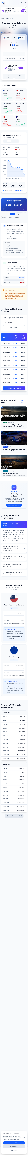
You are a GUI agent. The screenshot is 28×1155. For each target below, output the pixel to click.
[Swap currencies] (14, 38)
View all (22, 401)
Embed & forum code (14, 217)
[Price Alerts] (22, 2)
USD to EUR (9, 18)
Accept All (14, 1143)
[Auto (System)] (25, 11)
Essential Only (14, 1146)
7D (5, 141)
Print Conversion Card (15, 816)
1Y (17, 141)
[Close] (25, 1132)
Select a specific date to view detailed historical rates (13, 318)
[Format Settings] (25, 7)
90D (13, 141)
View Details (13, 327)
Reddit (4, 217)
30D (9, 141)
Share (12, 214)
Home (2, 18)
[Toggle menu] (25, 2)
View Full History (19, 190)
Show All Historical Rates (14, 388)
